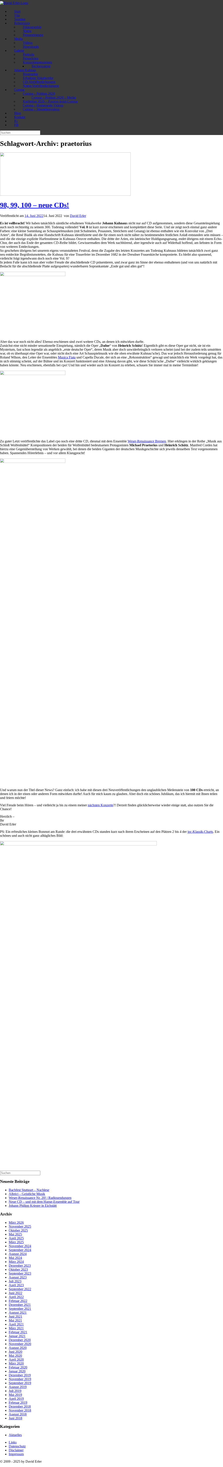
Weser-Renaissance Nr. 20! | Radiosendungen (40, 1198)
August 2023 (18, 1277)
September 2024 (20, 1250)
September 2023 (20, 1273)
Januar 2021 (17, 1336)
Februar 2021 (18, 1332)
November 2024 (20, 1246)
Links (13, 1442)
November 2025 (20, 1226)
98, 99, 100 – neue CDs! (34, 205)
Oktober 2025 (18, 1230)
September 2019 (20, 1383)
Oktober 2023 (18, 1269)
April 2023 (16, 1285)
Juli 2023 (15, 1281)
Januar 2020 (17, 1371)
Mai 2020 (15, 1355)
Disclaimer (16, 1450)
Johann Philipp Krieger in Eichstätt (33, 1205)
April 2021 (16, 1324)
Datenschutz (17, 1446)
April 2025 (16, 1238)
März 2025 (16, 1242)
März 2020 (16, 1363)
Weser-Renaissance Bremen (147, 441)
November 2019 (20, 1379)
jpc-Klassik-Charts (200, 832)
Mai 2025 (15, 1234)
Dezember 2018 (20, 1406)
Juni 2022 (15, 1293)
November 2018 (20, 1410)
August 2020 (18, 1348)
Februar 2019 (18, 1402)
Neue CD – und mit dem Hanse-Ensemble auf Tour (44, 1202)
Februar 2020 (18, 1367)
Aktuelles (15, 1435)
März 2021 (16, 1328)
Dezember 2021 (20, 1305)
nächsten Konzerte (100, 805)
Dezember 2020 (20, 1340)
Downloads (31, 46)
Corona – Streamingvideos (41, 109)
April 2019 (16, 1398)
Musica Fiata (67, 357)
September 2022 (20, 1289)
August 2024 (18, 1254)
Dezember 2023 (20, 1265)
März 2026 (16, 1222)
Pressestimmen (33, 35)
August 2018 (18, 1414)
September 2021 (20, 1308)
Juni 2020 (15, 1352)
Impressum (16, 1454)
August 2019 (18, 1387)
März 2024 (16, 1262)
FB (16, 125)
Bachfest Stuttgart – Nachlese (29, 1190)
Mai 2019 (15, 1395)
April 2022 (16, 1297)
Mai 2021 (15, 1320)
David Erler (78, 216)
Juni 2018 (15, 1418)
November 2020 (20, 1344)
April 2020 (16, 1359)
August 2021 (18, 1312)
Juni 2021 (15, 1316)
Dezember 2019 (20, 1375)
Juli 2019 (15, 1391)
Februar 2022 (18, 1301)
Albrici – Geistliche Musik (27, 1194)
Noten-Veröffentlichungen (41, 86)
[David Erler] (14, 3)
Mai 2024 (15, 1258)
